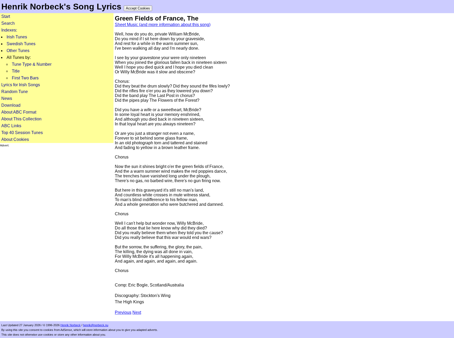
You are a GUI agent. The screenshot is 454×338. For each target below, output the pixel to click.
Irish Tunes (17, 37)
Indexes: (9, 30)
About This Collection (21, 119)
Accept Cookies (138, 8)
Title (16, 71)
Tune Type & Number (31, 64)
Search (8, 23)
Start (5, 16)
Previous (123, 312)
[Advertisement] (56, 184)
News (6, 98)
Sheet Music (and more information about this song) (162, 24)
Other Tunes (18, 50)
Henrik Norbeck (70, 325)
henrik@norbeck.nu (95, 325)
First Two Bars (25, 78)
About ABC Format (18, 112)
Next (136, 312)
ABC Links (11, 126)
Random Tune (14, 91)
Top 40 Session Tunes (22, 132)
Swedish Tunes (21, 44)
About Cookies (15, 139)
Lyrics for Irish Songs (20, 85)
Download (10, 105)
